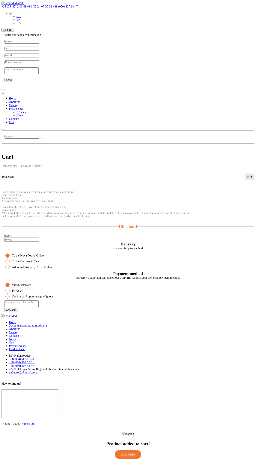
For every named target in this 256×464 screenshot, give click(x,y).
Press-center (16, 108)
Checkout (11, 310)
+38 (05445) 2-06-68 (13, 6)
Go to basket (128, 454)
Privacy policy (17, 345)
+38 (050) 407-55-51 (39, 6)
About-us (14, 101)
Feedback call (17, 349)
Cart (11, 122)
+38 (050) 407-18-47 (65, 6)
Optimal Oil (27, 423)
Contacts (14, 118)
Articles (21, 112)
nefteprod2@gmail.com (23, 372)
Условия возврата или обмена (28, 325)
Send (9, 79)
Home (12, 98)
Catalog (13, 105)
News (19, 115)
